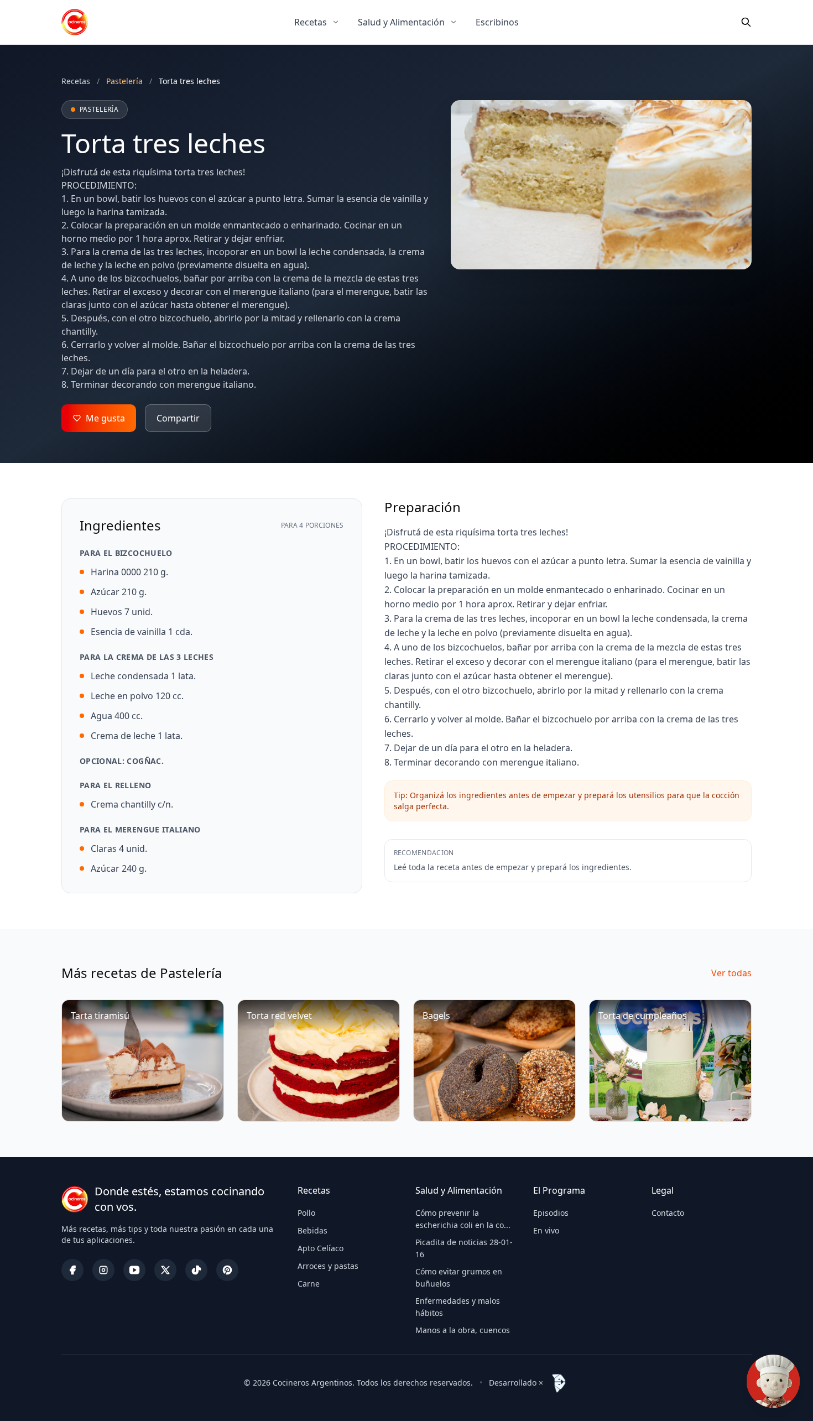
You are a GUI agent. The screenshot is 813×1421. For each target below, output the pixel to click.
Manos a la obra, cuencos (462, 1330)
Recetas (310, 22)
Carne (309, 1283)
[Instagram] (103, 1270)
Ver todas (731, 973)
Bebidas (312, 1230)
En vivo (546, 1230)
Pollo (306, 1212)
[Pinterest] (227, 1270)
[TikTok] (196, 1270)
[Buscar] (746, 22)
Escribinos (497, 22)
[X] (165, 1270)
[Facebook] (72, 1270)
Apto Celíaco (320, 1248)
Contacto (668, 1212)
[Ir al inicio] (74, 22)
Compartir (178, 418)
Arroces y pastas (328, 1266)
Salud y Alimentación (401, 22)
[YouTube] (134, 1270)
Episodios (551, 1212)
